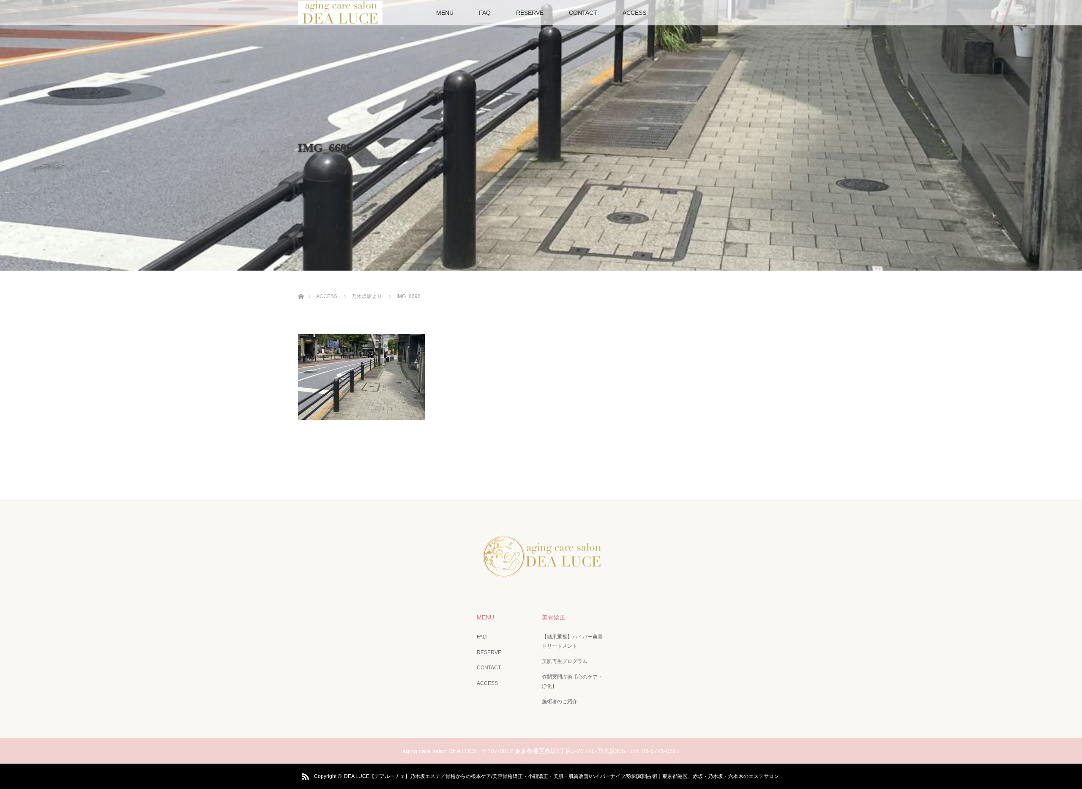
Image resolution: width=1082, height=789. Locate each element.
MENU (445, 12)
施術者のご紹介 (559, 701)
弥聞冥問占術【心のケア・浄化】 (572, 681)
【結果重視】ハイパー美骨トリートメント (572, 641)
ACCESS (634, 12)
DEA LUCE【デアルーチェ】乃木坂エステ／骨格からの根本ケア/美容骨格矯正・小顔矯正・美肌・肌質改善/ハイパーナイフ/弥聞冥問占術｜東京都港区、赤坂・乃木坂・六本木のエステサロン (564, 776)
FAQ (485, 12)
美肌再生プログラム (564, 661)
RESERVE (530, 12)
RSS (304, 775)
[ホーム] (300, 286)
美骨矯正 (554, 617)
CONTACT (583, 12)
